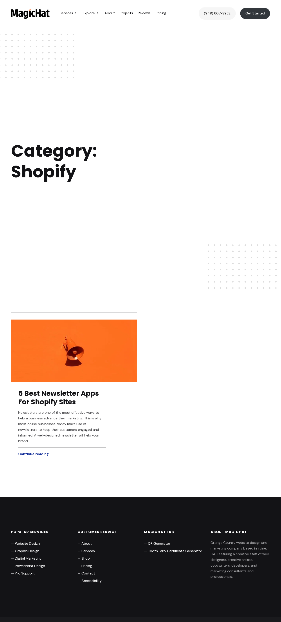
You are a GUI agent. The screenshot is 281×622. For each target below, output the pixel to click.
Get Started (255, 13)
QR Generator (159, 543)
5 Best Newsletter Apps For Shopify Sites (58, 398)
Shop (85, 558)
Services (66, 13)
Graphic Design (27, 551)
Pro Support (25, 573)
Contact (88, 573)
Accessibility (91, 580)
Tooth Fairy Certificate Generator (175, 551)
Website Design (27, 543)
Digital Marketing (28, 558)
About (109, 13)
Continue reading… (34, 454)
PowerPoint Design (30, 566)
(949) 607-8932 (217, 13)
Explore (89, 13)
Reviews (144, 13)
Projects (126, 13)
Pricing (161, 13)
